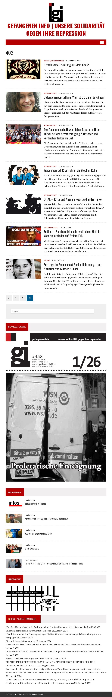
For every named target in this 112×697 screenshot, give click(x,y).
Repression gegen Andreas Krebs (38, 533)
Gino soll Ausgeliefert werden (20, 641)
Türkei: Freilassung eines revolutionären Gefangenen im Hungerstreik (54, 563)
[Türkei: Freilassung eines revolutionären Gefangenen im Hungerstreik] (14, 566)
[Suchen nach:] (52, 311)
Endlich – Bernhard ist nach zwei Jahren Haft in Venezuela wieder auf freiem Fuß (72, 233)
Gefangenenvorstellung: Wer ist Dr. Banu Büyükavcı (74, 97)
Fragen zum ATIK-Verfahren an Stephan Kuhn (70, 170)
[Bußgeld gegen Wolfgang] (14, 506)
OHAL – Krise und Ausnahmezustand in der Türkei (73, 199)
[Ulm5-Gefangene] (14, 551)
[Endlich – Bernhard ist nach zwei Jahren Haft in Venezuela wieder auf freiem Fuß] (23, 244)
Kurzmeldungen (14, 492)
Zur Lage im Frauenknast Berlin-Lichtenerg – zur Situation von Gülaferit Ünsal (73, 266)
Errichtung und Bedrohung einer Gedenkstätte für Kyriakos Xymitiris (40, 682)
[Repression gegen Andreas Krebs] (14, 536)
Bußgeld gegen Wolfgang (35, 503)
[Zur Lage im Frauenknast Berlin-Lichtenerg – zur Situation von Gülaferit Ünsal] (23, 277)
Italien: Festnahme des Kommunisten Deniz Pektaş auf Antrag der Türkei (42, 679)
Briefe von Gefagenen (54, 61)
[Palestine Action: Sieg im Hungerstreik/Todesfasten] (14, 521)
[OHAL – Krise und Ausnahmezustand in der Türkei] (23, 211)
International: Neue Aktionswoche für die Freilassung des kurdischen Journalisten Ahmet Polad (53, 651)
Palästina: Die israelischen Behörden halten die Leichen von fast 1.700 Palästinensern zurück (51, 644)
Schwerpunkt (50, 93)
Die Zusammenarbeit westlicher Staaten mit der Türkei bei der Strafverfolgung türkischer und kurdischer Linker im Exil (72, 133)
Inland (47, 260)
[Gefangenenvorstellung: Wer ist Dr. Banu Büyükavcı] (23, 109)
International (51, 227)
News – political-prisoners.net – (24, 618)
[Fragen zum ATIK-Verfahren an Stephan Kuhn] (23, 182)
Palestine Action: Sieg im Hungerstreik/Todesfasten (47, 518)
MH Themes (39, 694)
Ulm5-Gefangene (32, 548)
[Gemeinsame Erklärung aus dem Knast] (23, 77)
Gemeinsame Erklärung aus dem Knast (66, 64)
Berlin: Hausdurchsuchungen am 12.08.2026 (27, 658)
